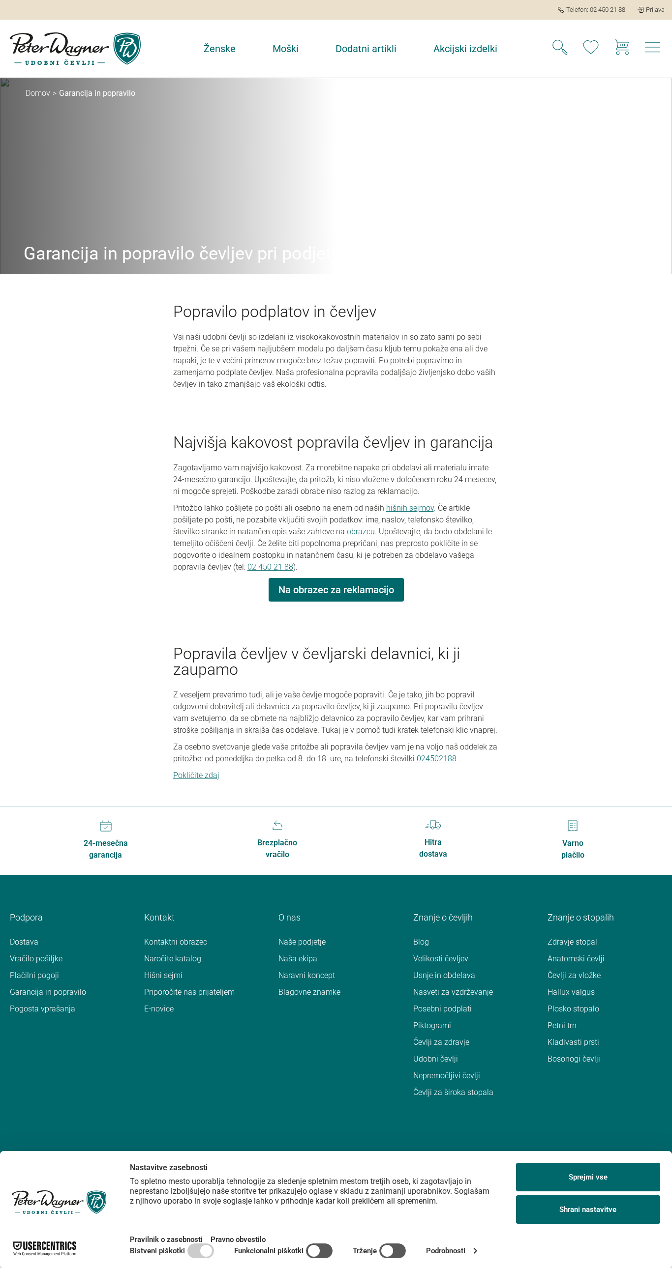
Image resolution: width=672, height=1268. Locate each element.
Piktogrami (432, 1025)
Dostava (24, 942)
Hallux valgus (571, 992)
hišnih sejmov (410, 508)
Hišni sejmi (163, 975)
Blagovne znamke (309, 992)
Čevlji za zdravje (441, 1042)
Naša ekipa (297, 958)
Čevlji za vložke (574, 975)
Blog (421, 942)
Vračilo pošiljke (36, 958)
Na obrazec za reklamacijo (336, 590)
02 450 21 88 (270, 567)
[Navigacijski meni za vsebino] (653, 50)
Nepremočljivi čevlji (446, 1075)
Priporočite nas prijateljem (189, 992)
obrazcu (361, 531)
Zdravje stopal (572, 942)
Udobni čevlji (435, 1059)
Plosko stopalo (573, 1008)
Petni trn (562, 1025)
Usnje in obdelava (444, 975)
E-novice (159, 1008)
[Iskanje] (559, 48)
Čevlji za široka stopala (453, 1092)
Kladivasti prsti (573, 1042)
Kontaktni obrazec (175, 942)
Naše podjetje (302, 942)
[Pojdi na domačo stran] (75, 48)
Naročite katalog (172, 958)
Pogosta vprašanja (42, 1008)
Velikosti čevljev (440, 958)
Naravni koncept (306, 975)
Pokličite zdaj (196, 775)
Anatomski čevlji (576, 958)
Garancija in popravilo (48, 992)
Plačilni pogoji (34, 975)
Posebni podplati (442, 1008)
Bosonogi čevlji (574, 1059)
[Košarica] (621, 48)
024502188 (437, 758)
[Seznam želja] (590, 48)
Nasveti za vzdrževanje (453, 992)
